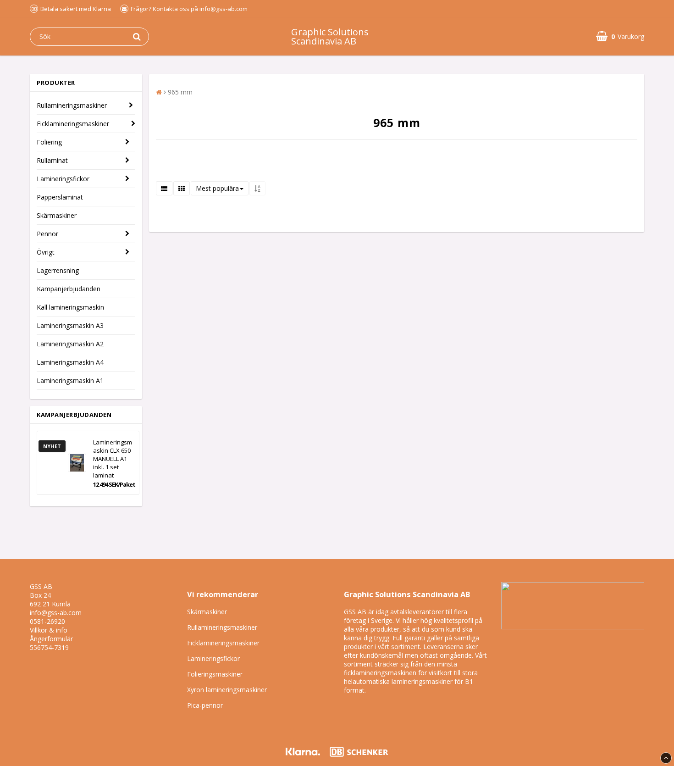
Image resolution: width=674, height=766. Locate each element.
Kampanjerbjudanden (68, 288)
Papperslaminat (60, 197)
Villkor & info (48, 630)
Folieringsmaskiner (215, 674)
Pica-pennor (205, 705)
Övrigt (46, 252)
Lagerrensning (58, 270)
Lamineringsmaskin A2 (70, 343)
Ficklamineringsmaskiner (73, 123)
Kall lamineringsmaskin (70, 307)
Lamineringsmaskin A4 (70, 362)
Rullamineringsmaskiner (72, 105)
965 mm (180, 92)
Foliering (49, 142)
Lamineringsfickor (63, 178)
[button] (620, 36)
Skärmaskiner (57, 215)
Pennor (47, 233)
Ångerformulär (51, 638)
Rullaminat (52, 160)
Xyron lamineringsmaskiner (227, 689)
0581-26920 (47, 621)
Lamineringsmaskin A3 (70, 325)
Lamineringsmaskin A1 (70, 380)
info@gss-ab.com (56, 612)
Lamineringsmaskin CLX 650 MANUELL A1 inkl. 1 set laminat (112, 458)
